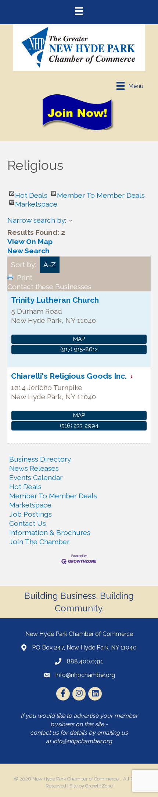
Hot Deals (31, 193)
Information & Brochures (49, 532)
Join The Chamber (39, 542)
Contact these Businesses (49, 287)
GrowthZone (99, 786)
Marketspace (36, 202)
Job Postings (30, 514)
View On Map (30, 241)
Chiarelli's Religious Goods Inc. (69, 376)
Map (79, 339)
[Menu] (79, 11)
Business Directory (40, 459)
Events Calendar (35, 477)
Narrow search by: (36, 220)
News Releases (34, 468)
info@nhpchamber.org (82, 741)
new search (28, 251)
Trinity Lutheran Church (55, 300)
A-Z (49, 265)
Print (24, 277)
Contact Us (27, 523)
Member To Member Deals (101, 193)
